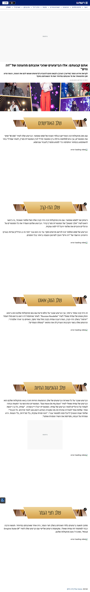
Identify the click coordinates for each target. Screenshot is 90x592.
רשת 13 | (85, 80)
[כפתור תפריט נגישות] (2, 500)
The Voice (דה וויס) (74, 589)
